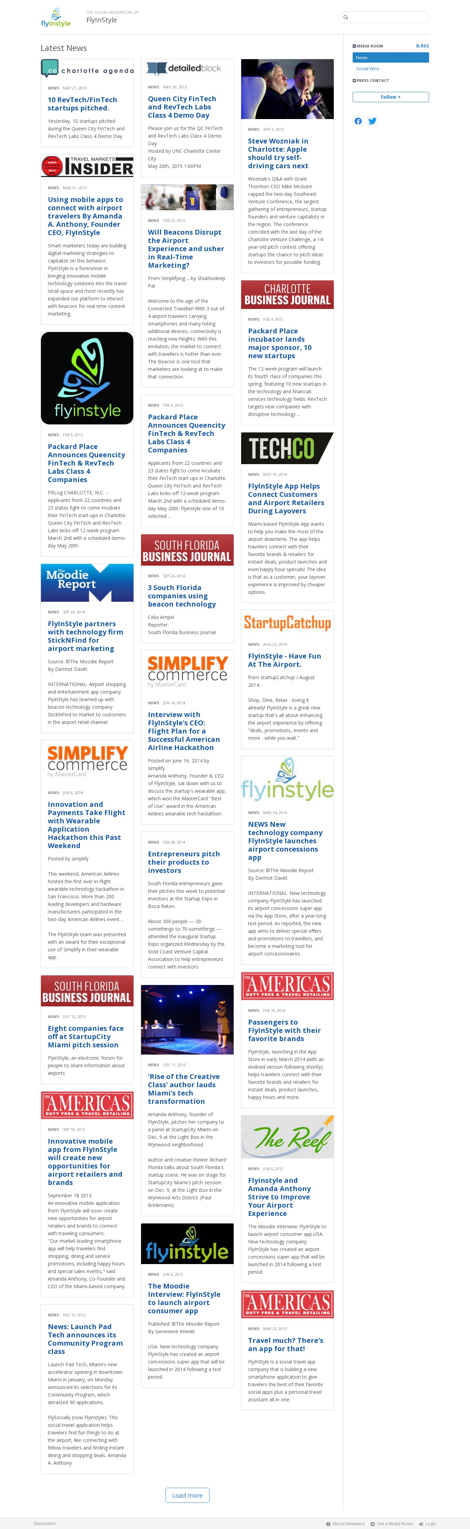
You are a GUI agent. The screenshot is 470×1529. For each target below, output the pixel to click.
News (362, 57)
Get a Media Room (395, 1524)
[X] (372, 121)
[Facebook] (358, 121)
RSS (424, 46)
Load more (187, 1495)
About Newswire (349, 1524)
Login (431, 1524)
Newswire (45, 1523)
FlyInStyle (101, 19)
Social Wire (367, 68)
